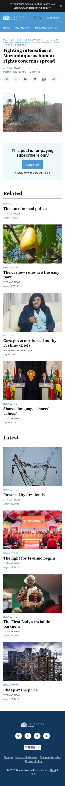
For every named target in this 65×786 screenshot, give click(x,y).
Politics (8, 40)
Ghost (53, 770)
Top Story (51, 40)
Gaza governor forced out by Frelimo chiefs (30, 343)
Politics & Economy (29, 40)
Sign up (8, 757)
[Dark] (35, 17)
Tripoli (32, 773)
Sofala (54, 42)
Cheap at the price (20, 690)
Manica (29, 42)
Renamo (42, 42)
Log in (47, 172)
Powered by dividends (24, 494)
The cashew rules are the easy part (31, 275)
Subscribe (52, 17)
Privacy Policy (33, 761)
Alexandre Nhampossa (17, 350)
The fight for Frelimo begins (29, 558)
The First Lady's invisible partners (26, 624)
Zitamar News (11, 68)
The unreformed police (25, 208)
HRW (19, 42)
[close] (61, 6)
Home (6, 28)
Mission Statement (26, 757)
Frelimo (8, 42)
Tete (9, 45)
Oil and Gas (22, 28)
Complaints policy (50, 757)
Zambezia (21, 45)
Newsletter (10, 203)
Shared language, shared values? (26, 411)
